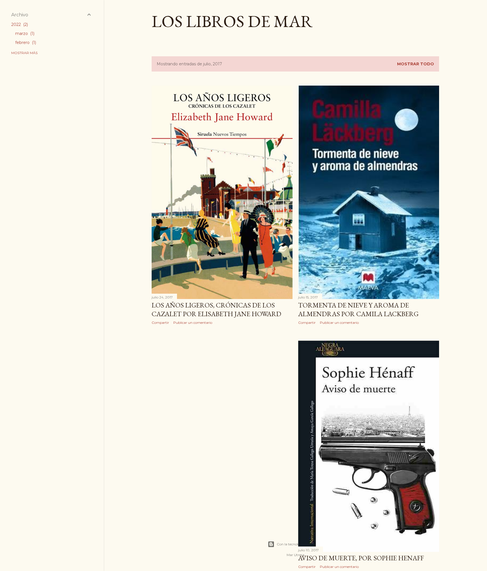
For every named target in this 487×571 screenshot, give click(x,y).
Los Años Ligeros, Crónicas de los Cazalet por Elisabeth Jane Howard (216, 309)
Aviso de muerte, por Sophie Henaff (361, 558)
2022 (19, 24)
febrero (25, 42)
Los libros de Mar (232, 21)
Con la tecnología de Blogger (300, 544)
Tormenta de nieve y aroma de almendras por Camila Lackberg (358, 309)
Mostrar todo (415, 63)
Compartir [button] (160, 322)
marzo (24, 33)
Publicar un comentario (192, 322)
